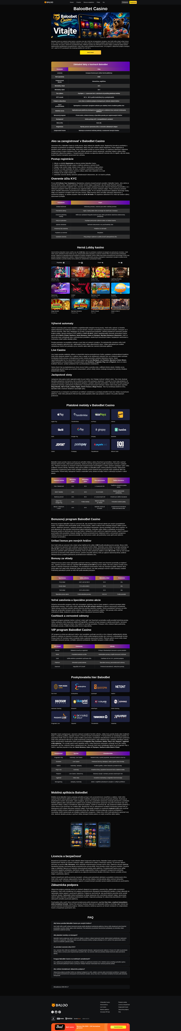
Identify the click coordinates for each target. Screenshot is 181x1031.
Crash (99, 262)
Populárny (59, 262)
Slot (119, 262)
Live (79, 262)
